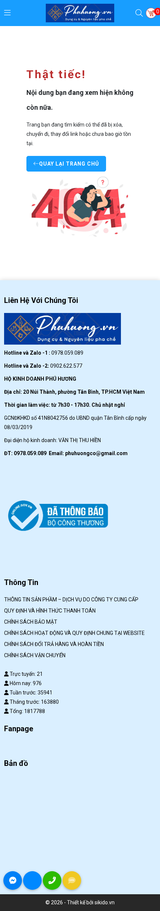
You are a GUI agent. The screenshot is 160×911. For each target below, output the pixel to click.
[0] (151, 13)
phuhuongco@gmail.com (96, 453)
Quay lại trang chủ (69, 164)
